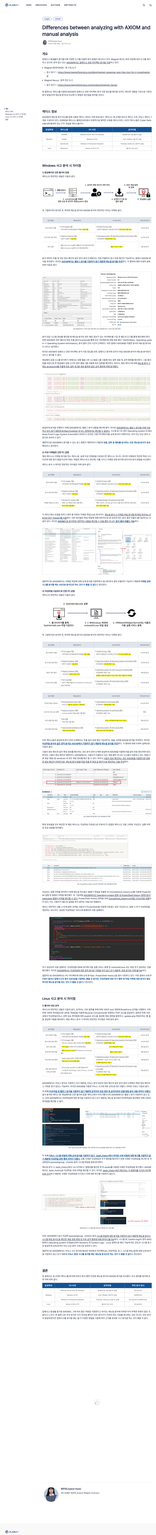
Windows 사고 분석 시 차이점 (15, 114)
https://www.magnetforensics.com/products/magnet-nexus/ (87, 85)
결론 (6, 120)
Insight (46, 19)
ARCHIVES (41, 5)
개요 (6, 109)
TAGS (29, 5)
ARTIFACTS (70, 5)
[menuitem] (29, 5)
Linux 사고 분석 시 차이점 (14, 117)
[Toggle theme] (151, 5)
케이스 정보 (9, 112)
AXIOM (57, 19)
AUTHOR (55, 5)
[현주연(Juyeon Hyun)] (51, 1494)
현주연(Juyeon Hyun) (55, 41)
